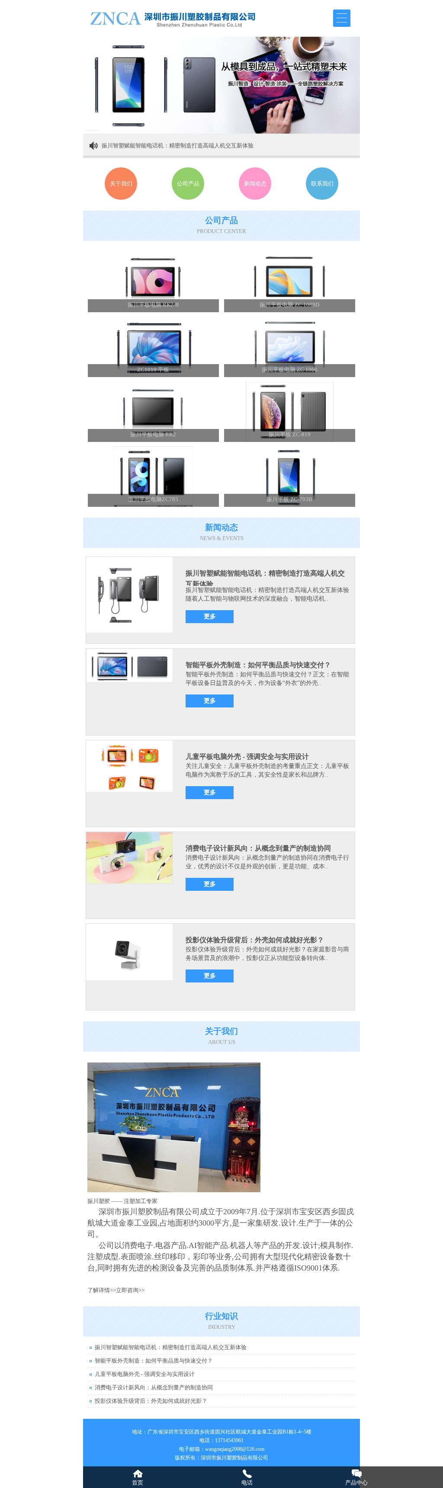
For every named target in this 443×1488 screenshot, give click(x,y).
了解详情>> (101, 1290)
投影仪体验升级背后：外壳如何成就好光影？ (255, 940)
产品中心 (356, 1482)
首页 (137, 1482)
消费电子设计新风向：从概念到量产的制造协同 (258, 848)
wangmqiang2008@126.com (234, 1449)
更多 (210, 616)
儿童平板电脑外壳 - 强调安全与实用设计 (247, 756)
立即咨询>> (130, 1290)
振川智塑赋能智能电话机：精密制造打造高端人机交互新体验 (178, 145)
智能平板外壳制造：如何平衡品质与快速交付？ (258, 665)
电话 (247, 1482)
